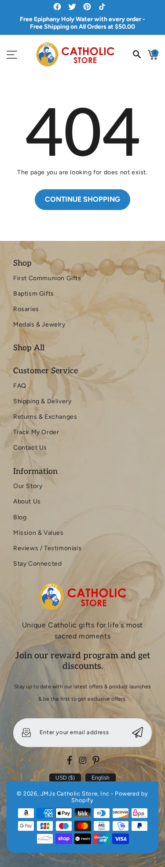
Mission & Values (38, 533)
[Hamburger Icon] (12, 54)
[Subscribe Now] (137, 732)
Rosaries (26, 309)
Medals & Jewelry (39, 324)
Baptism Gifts (33, 293)
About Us (27, 501)
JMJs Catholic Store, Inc (74, 793)
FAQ (19, 386)
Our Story (27, 486)
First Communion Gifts (47, 278)
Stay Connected (37, 563)
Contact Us (30, 447)
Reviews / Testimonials (47, 548)
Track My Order (36, 432)
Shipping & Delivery (42, 401)
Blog (19, 517)
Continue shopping (82, 199)
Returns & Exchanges (45, 416)
